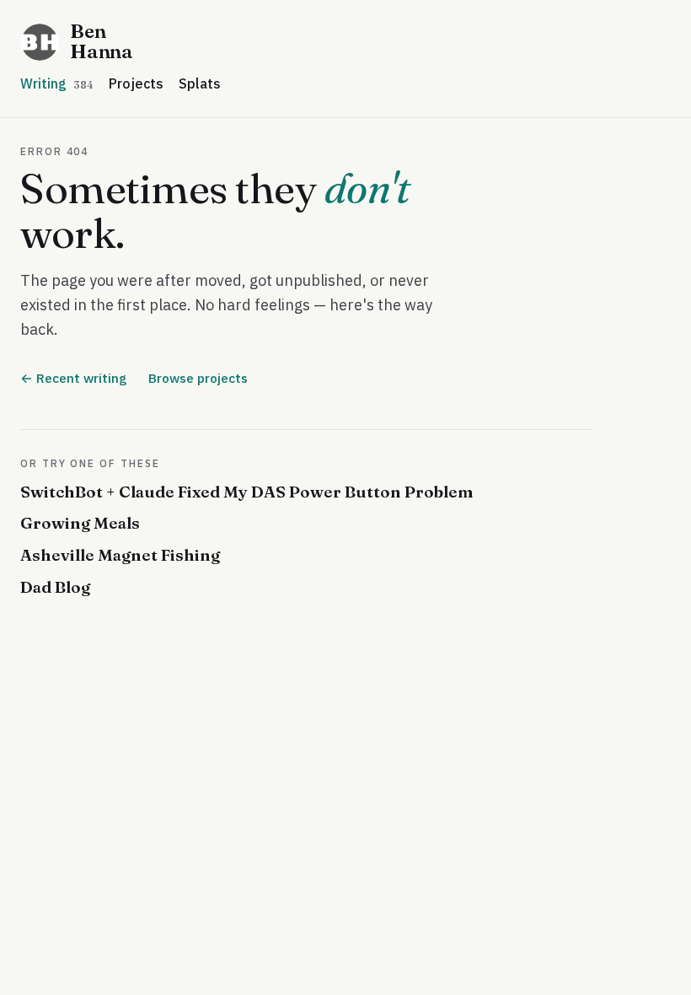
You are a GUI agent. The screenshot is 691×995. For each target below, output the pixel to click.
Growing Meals (80, 523)
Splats (200, 83)
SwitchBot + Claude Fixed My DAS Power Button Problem (247, 491)
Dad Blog (55, 587)
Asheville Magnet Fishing (120, 555)
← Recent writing (73, 377)
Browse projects (198, 377)
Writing (57, 83)
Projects (136, 83)
